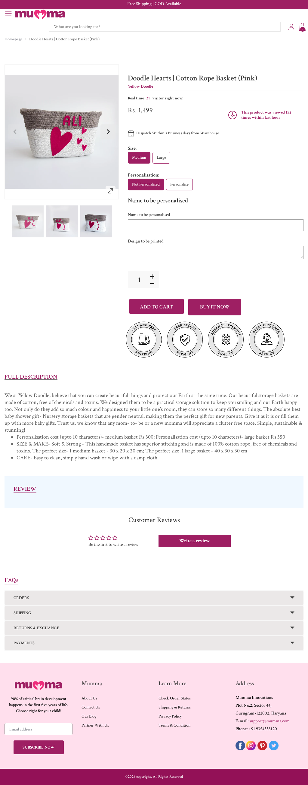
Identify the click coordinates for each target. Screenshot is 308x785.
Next (108, 131)
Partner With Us (95, 725)
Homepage (13, 39)
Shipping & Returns (175, 707)
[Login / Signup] (291, 27)
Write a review (194, 541)
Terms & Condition (174, 725)
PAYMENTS (24, 643)
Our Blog (89, 716)
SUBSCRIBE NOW (39, 747)
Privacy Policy (170, 716)
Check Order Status (175, 698)
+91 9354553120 (262, 729)
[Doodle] (28, 221)
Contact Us (91, 707)
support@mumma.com (269, 721)
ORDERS (21, 598)
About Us (89, 698)
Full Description (31, 377)
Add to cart (156, 307)
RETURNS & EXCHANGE (36, 628)
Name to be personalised (149, 214)
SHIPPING (22, 613)
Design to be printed (145, 241)
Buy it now (214, 307)
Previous (15, 131)
